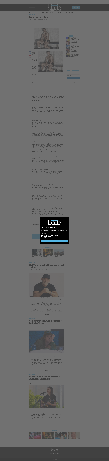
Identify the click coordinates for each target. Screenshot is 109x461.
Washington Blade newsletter (46, 236)
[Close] (68, 218)
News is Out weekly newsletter (47, 237)
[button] (54, 237)
